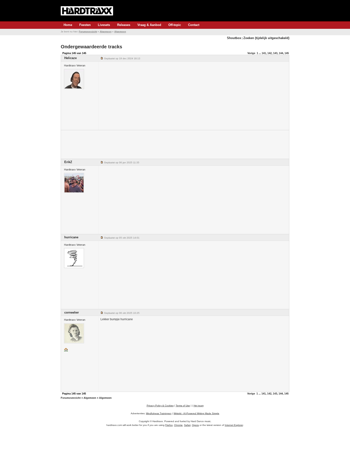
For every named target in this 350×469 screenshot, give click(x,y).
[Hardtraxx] (87, 10)
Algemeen (105, 31)
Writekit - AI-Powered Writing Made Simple (196, 413)
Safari (187, 425)
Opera (195, 425)
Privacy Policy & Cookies (160, 405)
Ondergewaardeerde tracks (91, 46)
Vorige (251, 53)
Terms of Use (183, 405)
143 (275, 53)
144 (281, 53)
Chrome (178, 425)
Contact (193, 25)
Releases (123, 25)
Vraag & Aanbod (149, 25)
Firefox (169, 425)
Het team (199, 405)
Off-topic (174, 25)
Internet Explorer (234, 425)
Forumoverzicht (88, 31)
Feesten (85, 25)
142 (269, 53)
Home (68, 25)
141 (264, 53)
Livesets (104, 25)
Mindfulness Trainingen (158, 413)
